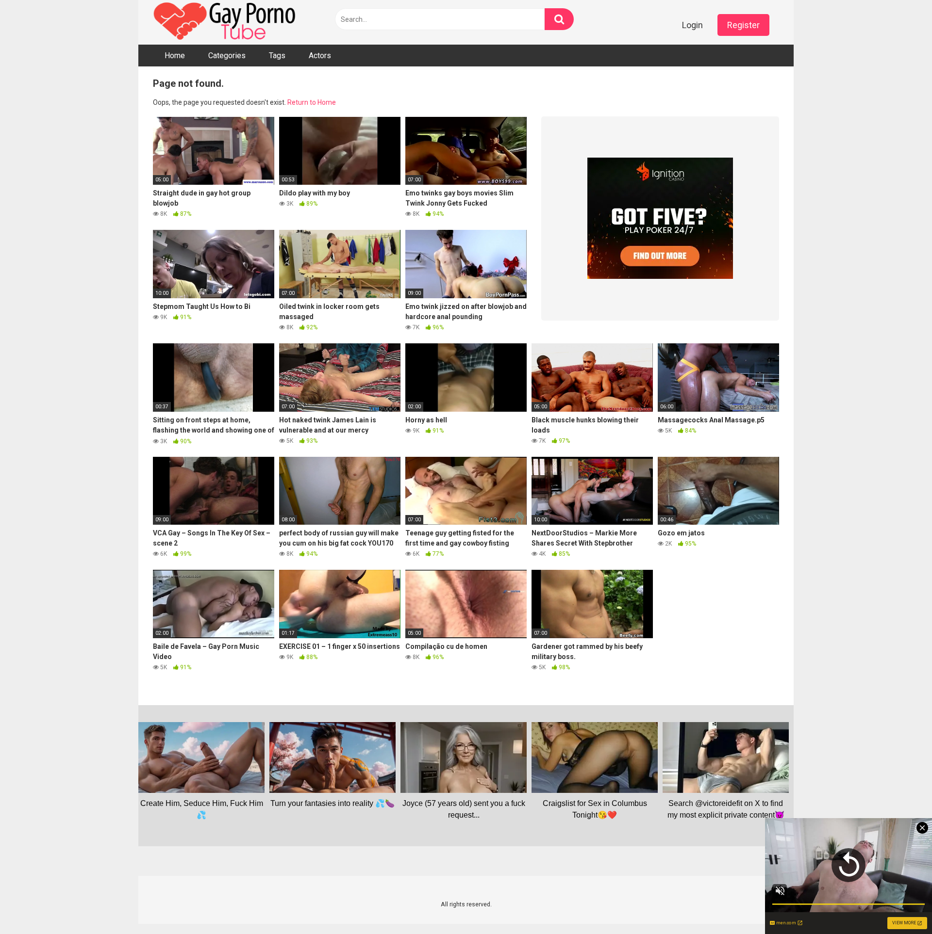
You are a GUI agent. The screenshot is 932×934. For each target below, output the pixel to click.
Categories (227, 55)
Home (175, 55)
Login (692, 25)
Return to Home (311, 102)
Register (743, 25)
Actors (320, 55)
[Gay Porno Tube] (226, 22)
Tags (277, 55)
